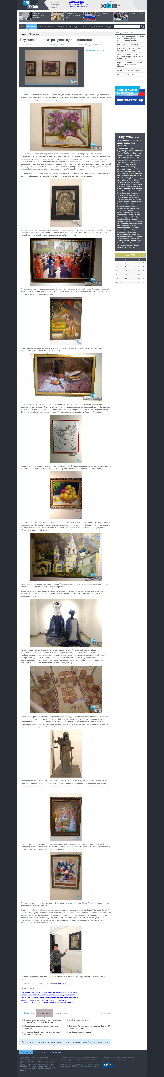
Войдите (92, 1042)
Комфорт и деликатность (79, 1020)
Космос (128, 204)
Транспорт (138, 150)
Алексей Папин (122, 191)
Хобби (138, 186)
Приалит (139, 171)
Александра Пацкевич (125, 245)
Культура (74, 26)
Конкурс (120, 171)
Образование (123, 140)
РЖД (128, 178)
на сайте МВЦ (61, 983)
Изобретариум (137, 184)
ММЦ (140, 208)
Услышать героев (136, 13)
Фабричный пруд (136, 178)
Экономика (121, 169)
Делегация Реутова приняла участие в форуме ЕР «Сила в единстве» (130, 56)
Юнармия (124, 199)
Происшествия (46, 26)
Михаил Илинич (132, 219)
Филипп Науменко (124, 206)
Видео (136, 137)
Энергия (130, 182)
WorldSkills (135, 212)
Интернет (134, 206)
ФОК (118, 186)
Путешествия (136, 204)
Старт (133, 189)
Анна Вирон (121, 219)
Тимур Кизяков (134, 215)
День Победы (131, 167)
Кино (124, 178)
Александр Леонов (123, 212)
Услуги (119, 189)
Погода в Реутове (76, 2)
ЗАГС (140, 191)
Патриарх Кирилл (123, 238)
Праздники (122, 145)
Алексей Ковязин (123, 243)
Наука (129, 184)
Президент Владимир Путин (127, 208)
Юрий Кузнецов (137, 217)
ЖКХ (137, 140)
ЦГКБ (123, 173)
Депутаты (137, 153)
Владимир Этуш (136, 243)
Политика (127, 171)
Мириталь (126, 225)
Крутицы (127, 217)
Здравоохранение (125, 150)
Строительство (123, 158)
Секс (134, 221)
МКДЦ (129, 176)
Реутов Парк (133, 191)
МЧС (133, 180)
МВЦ (136, 169)
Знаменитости (136, 173)
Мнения (133, 202)
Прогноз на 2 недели (78, 6)
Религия (120, 184)
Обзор (133, 171)
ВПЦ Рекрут (131, 186)
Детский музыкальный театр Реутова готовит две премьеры (46, 999)
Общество (125, 137)
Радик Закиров (129, 247)
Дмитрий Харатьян (124, 230)
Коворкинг (126, 189)
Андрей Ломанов (131, 223)
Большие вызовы (123, 241)
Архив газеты (122, 176)
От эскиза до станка (125, 74)
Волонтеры (137, 241)
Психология (134, 238)
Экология (130, 169)
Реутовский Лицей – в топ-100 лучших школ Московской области (129, 64)
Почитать (54, 2)
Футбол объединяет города (80, 1032)
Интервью (61, 26)
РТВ (136, 195)
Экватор (136, 197)
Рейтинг (124, 186)
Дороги (128, 173)
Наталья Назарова (123, 236)
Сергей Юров (131, 164)
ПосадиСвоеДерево (124, 193)
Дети (132, 140)
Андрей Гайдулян (132, 234)
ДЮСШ (125, 215)
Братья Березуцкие (133, 228)
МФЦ (118, 199)
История (120, 153)
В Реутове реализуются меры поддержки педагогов (129, 49)
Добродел (132, 199)
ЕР (141, 140)
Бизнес (119, 155)
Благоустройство (125, 148)
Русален (120, 215)
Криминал (121, 167)
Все (22, 26)
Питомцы (139, 189)
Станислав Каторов (126, 143)
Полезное (135, 176)
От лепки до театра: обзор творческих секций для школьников (47, 1002)
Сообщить (54, 7)
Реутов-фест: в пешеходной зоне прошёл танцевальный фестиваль (49, 997)
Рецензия (120, 217)
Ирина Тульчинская (128, 210)
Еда (130, 180)
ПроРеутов (128, 153)
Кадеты (126, 202)
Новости (31, 26)
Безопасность (130, 162)
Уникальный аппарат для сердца (38, 15)
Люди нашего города (100, 26)
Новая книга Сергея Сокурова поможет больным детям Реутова (48, 994)
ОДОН (119, 210)
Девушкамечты (129, 195)
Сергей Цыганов (136, 236)
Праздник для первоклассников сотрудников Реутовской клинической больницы (42, 1021)
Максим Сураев (122, 180)
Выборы (136, 182)
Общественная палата (125, 197)
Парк (118, 173)
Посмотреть (55, 5)
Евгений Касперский (125, 221)
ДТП (125, 184)
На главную (28, 1013)
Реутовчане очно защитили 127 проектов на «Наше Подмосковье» (49, 992)
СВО (131, 241)
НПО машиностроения (131, 155)
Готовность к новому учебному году (72, 15)
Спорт (84, 26)
